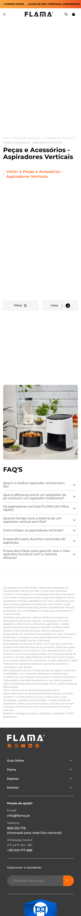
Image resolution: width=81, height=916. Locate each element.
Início (7, 137)
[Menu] (4, 14)
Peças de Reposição (27, 137)
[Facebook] (9, 745)
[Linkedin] (30, 745)
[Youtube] (23, 745)
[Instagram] (16, 745)
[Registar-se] (68, 880)
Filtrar (18, 305)
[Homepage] (39, 14)
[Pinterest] (37, 745)
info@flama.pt (18, 815)
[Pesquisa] (66, 14)
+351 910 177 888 (19, 850)
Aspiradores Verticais (59, 137)
